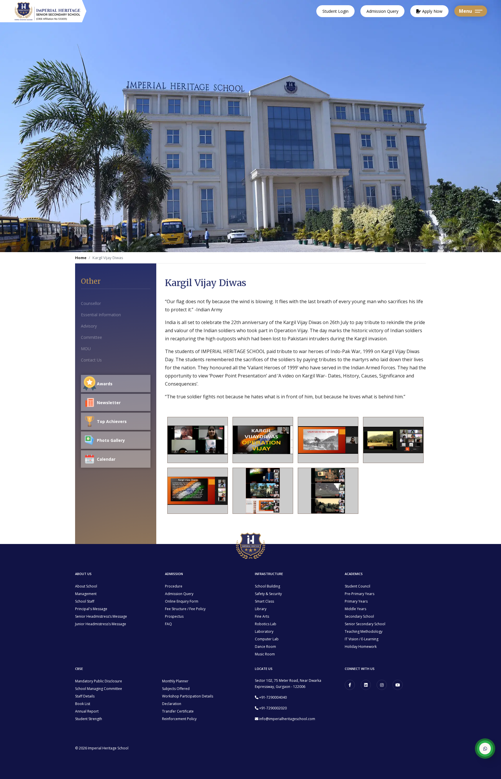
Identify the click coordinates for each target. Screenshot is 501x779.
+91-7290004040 (273, 697)
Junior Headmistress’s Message (100, 623)
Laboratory (264, 631)
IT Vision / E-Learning (361, 639)
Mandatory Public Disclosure (98, 681)
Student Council (357, 586)
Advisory (89, 326)
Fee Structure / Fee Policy (185, 608)
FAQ (168, 623)
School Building (267, 586)
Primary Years (356, 601)
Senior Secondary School (365, 623)
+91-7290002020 (273, 708)
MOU (86, 348)
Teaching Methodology (363, 631)
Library (260, 608)
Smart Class (264, 601)
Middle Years (355, 608)
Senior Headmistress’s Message (101, 616)
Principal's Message (91, 608)
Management (86, 593)
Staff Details (85, 696)
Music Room (265, 654)
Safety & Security (268, 593)
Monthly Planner (175, 681)
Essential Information (101, 314)
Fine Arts (262, 616)
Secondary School (359, 616)
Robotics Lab (265, 623)
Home (80, 257)
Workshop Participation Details (187, 696)
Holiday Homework (361, 646)
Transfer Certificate (178, 711)
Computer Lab (267, 639)
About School (86, 586)
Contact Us (91, 360)
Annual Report (87, 711)
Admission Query (382, 11)
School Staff (84, 601)
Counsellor (91, 303)
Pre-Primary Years (359, 593)
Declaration (171, 703)
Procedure (173, 586)
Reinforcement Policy (179, 718)
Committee (91, 337)
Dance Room (265, 646)
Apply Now (431, 11)
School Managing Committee (98, 688)
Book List (82, 703)
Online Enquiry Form (181, 601)
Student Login (335, 11)
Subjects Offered (176, 688)
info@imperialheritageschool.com (287, 718)
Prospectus (174, 616)
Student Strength (88, 718)
